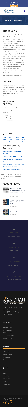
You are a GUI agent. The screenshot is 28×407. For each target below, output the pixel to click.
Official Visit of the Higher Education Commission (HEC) (17, 201)
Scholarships (17, 139)
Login (16, 4)
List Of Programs (10, 139)
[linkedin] (5, 403)
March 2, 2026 (15, 206)
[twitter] (8, 403)
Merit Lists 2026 (13, 1)
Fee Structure (23, 139)
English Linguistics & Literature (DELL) (13, 164)
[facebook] (3, 403)
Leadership (6, 376)
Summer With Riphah (11, 2)
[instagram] (11, 403)
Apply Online (4, 139)
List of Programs (7, 354)
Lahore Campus (7, 330)
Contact (5, 360)
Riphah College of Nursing (10, 166)
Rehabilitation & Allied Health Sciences (13, 169)
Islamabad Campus (8, 327)
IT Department (13, 401)
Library (18, 2)
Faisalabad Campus (8, 335)
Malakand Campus (8, 333)
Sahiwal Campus (7, 338)
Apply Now (14, 6)
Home (4, 373)
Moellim (12, 4)
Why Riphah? (6, 378)
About (4, 381)
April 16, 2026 (15, 196)
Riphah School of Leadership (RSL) (12, 156)
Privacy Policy (7, 384)
